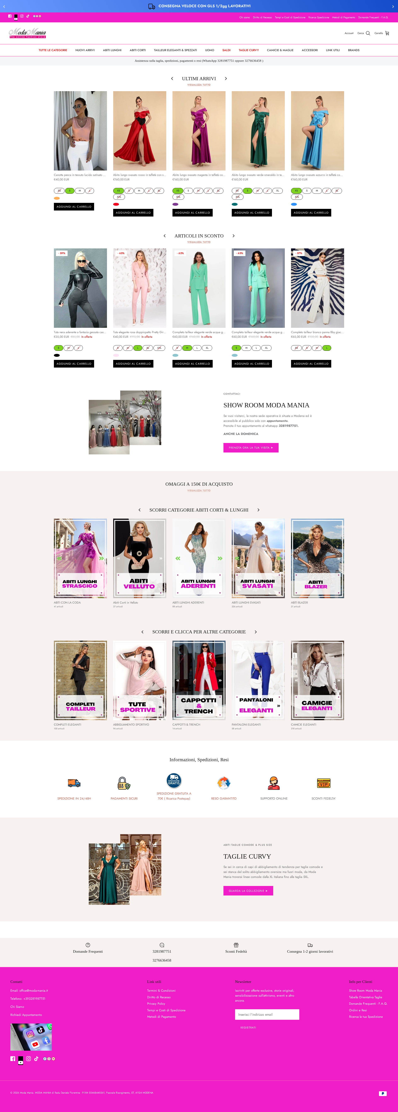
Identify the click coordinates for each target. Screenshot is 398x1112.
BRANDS (353, 50)
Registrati (248, 1028)
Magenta (175, 204)
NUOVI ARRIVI (85, 50)
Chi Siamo (17, 1006)
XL (159, 190)
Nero (57, 355)
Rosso (116, 204)
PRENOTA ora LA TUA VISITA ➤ (251, 448)
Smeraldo (235, 204)
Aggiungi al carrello (74, 207)
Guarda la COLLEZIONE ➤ (248, 891)
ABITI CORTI (138, 50)
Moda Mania (26, 1093)
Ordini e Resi (358, 1010)
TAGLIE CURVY (249, 50)
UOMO (209, 50)
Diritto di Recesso (262, 17)
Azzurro (294, 204)
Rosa (116, 355)
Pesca (57, 198)
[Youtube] (15, 18)
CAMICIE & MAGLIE (280, 50)
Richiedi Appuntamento (26, 1015)
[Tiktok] (27, 16)
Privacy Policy (156, 1003)
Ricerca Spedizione (318, 17)
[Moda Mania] (27, 33)
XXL (119, 196)
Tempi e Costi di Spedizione (290, 17)
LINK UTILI (333, 50)
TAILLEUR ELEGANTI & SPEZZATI (175, 50)
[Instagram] (21, 16)
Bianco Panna (294, 355)
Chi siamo (244, 17)
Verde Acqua (175, 355)
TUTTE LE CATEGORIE (53, 50)
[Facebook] (9, 16)
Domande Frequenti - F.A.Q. (373, 17)
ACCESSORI (310, 50)
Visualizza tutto (198, 84)
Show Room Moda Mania (365, 990)
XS (59, 190)
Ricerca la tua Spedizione (366, 1016)
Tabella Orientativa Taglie (365, 997)
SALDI (226, 50)
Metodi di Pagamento (343, 17)
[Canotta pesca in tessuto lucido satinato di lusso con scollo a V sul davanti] (80, 130)
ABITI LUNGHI (112, 50)
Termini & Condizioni (161, 990)
